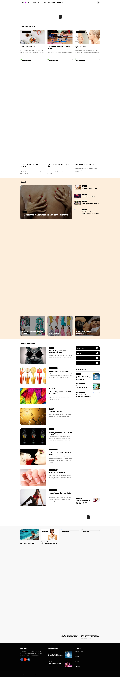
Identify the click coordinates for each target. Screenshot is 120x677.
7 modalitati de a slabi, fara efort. (58, 165)
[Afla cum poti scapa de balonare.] (32, 110)
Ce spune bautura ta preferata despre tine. (60, 433)
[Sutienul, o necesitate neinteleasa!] (87, 326)
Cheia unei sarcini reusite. (84, 164)
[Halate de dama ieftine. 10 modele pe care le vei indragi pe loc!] (96, 500)
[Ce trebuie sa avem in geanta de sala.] (60, 37)
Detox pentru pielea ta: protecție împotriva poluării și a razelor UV (83, 378)
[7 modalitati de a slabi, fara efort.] (60, 110)
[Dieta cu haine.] (60, 326)
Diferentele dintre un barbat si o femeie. (90, 204)
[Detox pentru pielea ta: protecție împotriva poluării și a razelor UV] (96, 376)
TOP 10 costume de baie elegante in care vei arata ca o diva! (29, 543)
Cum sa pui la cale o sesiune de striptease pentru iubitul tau (90, 212)
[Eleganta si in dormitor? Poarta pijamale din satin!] (50, 534)
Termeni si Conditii (78, 674)
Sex (49, 2)
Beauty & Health (37, 2)
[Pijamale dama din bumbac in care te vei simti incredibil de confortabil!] (90, 581)
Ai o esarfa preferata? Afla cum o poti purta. (32, 332)
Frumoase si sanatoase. (58, 473)
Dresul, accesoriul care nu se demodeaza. (60, 494)
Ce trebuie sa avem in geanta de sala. (59, 48)
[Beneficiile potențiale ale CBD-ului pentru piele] (96, 386)
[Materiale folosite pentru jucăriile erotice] (68, 664)
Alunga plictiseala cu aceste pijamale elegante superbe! (70, 635)
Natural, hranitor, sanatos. (59, 371)
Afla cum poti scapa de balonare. (29, 165)
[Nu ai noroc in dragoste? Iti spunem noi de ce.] (46, 202)
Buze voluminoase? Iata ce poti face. (60, 453)
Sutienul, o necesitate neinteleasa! (83, 332)
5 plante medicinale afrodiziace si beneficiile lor (83, 395)
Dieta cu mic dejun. (27, 47)
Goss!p (44, 2)
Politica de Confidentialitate (88, 674)
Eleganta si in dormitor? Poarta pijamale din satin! (49, 542)
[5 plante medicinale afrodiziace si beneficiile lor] (96, 444)
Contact (97, 674)
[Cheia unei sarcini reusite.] (87, 110)
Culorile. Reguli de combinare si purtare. (60, 392)
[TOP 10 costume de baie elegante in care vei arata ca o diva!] (29, 534)
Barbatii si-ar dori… (56, 412)
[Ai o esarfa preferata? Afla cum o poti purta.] (32, 326)
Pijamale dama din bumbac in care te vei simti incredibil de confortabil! (90, 636)
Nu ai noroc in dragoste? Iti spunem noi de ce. (45, 214)
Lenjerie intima (53, 490)
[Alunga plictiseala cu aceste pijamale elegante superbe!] (70, 581)
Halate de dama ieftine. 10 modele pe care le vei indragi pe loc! (83, 502)
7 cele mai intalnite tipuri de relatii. (89, 189)
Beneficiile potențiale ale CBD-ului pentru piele (82, 386)
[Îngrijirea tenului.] (87, 37)
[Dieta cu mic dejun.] (32, 37)
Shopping (59, 2)
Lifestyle (53, 2)
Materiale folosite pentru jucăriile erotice (54, 664)
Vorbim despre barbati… (88, 197)
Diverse (78, 374)
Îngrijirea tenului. (81, 47)
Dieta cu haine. (54, 333)
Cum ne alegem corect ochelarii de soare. (57, 352)
